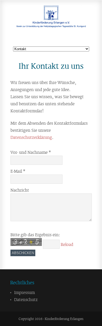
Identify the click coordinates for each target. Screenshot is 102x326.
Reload (67, 244)
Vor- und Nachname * (30, 152)
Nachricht (19, 190)
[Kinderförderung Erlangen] (51, 23)
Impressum (24, 292)
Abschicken (23, 253)
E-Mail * (17, 171)
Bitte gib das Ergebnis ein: (35, 234)
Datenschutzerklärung (31, 137)
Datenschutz (26, 299)
